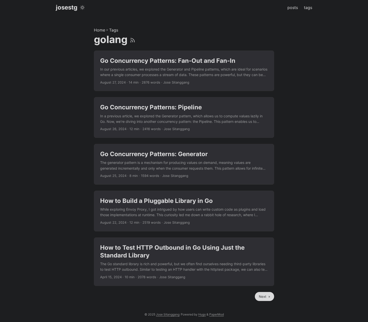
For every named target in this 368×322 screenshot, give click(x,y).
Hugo (202, 314)
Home (99, 30)
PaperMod (216, 314)
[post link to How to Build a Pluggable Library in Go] (184, 211)
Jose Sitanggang (167, 314)
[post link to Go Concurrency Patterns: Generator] (184, 164)
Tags (113, 30)
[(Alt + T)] (82, 7)
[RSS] (132, 39)
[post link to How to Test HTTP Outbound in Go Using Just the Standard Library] (184, 262)
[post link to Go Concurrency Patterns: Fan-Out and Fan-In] (184, 71)
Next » (264, 296)
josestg (66, 7)
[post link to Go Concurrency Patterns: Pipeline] (184, 117)
